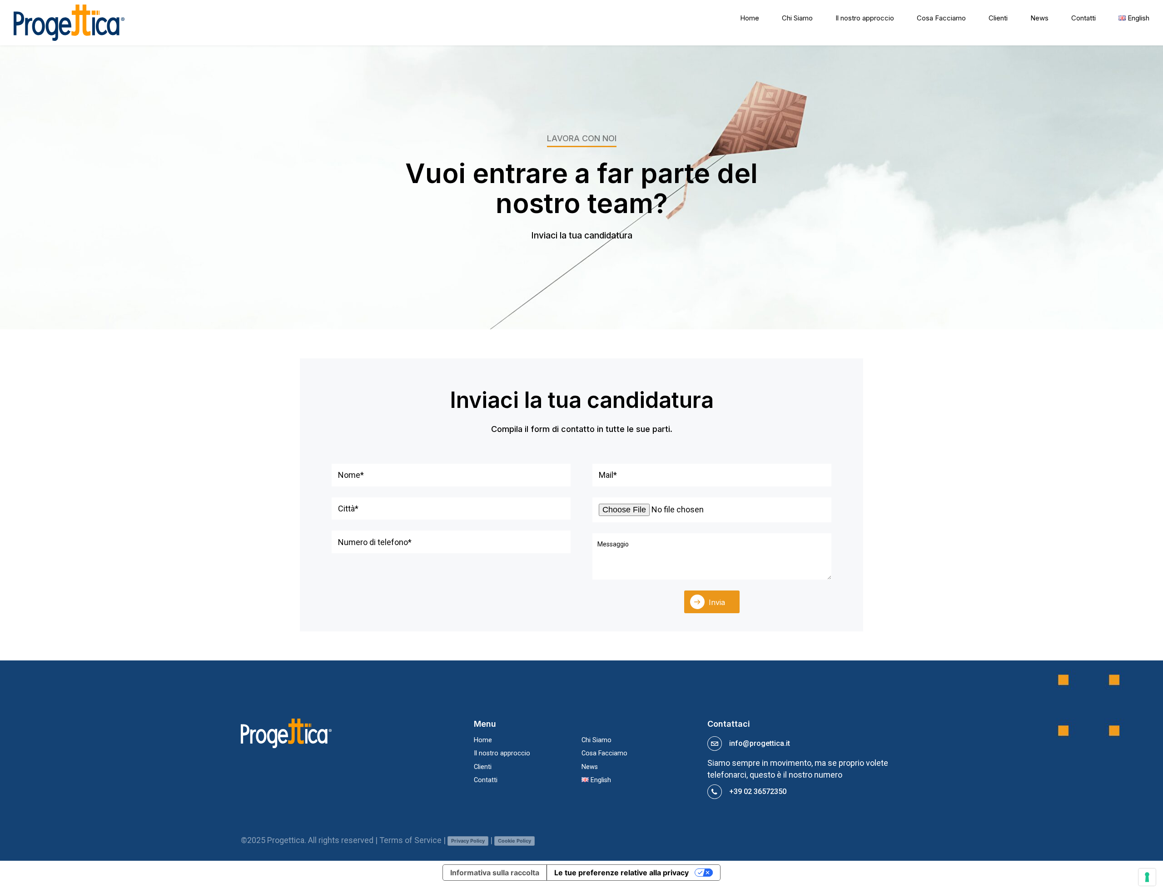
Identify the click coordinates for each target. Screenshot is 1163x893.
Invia (717, 602)
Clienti (998, 18)
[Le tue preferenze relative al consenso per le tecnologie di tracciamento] (1147, 877)
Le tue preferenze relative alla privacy (621, 872)
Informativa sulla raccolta (494, 872)
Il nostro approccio (864, 18)
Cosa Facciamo (941, 18)
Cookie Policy (514, 841)
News (1039, 18)
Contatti (1083, 18)
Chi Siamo (797, 18)
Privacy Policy (468, 841)
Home (749, 18)
